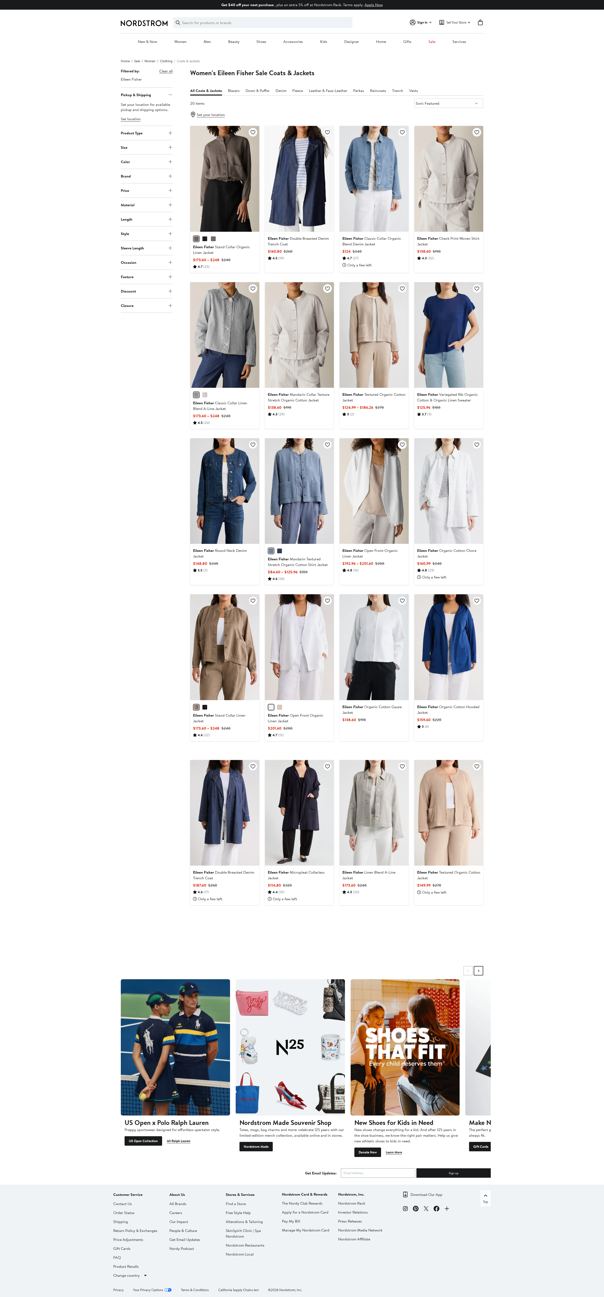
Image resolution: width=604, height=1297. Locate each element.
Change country (126, 1275)
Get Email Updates (184, 1239)
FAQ (117, 1257)
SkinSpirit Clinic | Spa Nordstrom (243, 1233)
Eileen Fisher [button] (131, 79)
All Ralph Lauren (178, 1141)
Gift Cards (480, 1146)
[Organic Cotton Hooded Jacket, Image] (448, 647)
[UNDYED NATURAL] (279, 707)
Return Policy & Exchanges (135, 1230)
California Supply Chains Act (238, 1290)
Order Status (123, 1212)
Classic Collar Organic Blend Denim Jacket (371, 241)
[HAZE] (271, 551)
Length (126, 219)
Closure (127, 305)
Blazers (234, 90)
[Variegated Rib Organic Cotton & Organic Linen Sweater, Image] (448, 335)
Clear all (166, 71)
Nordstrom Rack (351, 1203)
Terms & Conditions (195, 1290)
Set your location (211, 114)
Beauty (233, 41)
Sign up (453, 1173)
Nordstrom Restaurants (245, 1245)
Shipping (120, 1221)
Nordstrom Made (256, 1146)
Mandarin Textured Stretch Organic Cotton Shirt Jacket (298, 561)
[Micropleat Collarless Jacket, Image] (299, 813)
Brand (126, 175)
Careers (175, 1212)
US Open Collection (143, 1141)
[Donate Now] (405, 1047)
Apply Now (374, 4)
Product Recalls (126, 1266)
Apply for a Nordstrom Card (305, 1212)
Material (127, 204)
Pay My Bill (291, 1221)
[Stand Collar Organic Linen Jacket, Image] (224, 178)
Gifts (407, 41)
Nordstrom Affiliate (354, 1239)
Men (207, 41)
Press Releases (350, 1221)
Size (124, 147)
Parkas (358, 90)
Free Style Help (238, 1212)
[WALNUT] (196, 238)
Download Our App (426, 1194)
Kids (323, 41)
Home (381, 41)
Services (459, 41)
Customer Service (128, 1194)
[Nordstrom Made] (290, 1047)
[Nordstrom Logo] (144, 23)
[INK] (279, 551)
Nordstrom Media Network (360, 1230)
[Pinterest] (416, 1209)
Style (125, 233)
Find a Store (236, 1203)
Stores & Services (240, 1194)
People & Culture (183, 1230)
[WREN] (196, 394)
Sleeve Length (132, 247)
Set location (131, 118)
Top (485, 1201)
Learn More (394, 1152)
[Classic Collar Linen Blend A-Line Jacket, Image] (224, 335)
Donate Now (368, 1152)
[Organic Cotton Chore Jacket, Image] (448, 491)
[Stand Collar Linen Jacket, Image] (224, 647)
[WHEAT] (204, 394)
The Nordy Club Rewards (302, 1203)
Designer (351, 41)
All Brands (177, 1203)
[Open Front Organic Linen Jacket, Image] (374, 491)
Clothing (166, 61)
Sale (431, 41)
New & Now (147, 41)
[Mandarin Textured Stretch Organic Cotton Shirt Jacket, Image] (299, 491)
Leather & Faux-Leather (328, 90)
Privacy (118, 1290)
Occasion (128, 262)
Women (180, 41)
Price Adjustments (128, 1239)
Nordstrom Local (240, 1254)
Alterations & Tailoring (244, 1221)
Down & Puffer (258, 90)
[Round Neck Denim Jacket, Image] (224, 491)
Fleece (297, 90)
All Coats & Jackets (206, 90)
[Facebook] (436, 1209)
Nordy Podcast (181, 1248)
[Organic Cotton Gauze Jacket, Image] (374, 647)
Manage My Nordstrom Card (305, 1230)
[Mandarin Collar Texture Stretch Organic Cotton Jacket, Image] (299, 335)
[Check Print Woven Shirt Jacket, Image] (448, 178)
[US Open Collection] (175, 1047)
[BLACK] (204, 238)
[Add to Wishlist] (252, 132)
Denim (281, 90)
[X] (426, 1209)
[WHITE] (271, 707)
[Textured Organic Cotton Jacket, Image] (374, 335)
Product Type (132, 132)
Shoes (261, 41)
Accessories (293, 41)
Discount (128, 290)
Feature (127, 276)
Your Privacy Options (148, 1290)
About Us (177, 1194)
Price (125, 190)
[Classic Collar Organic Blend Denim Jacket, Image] (374, 178)
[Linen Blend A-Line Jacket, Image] (374, 813)
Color (125, 161)
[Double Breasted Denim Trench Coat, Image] (299, 178)
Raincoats (378, 90)
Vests (413, 90)
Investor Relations (353, 1212)
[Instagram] (405, 1209)
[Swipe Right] (478, 970)
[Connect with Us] (447, 1209)
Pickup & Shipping (136, 94)
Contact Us (122, 1203)
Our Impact (178, 1221)
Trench (397, 90)
